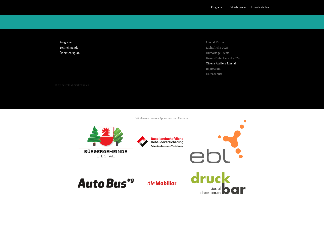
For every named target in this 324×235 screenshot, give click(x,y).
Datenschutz (214, 74)
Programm (217, 7)
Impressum (213, 68)
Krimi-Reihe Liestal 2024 (223, 58)
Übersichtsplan (260, 7)
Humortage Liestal (218, 53)
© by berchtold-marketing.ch (72, 84)
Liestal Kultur (215, 42)
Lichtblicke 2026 (217, 47)
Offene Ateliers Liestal (221, 63)
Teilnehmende (237, 7)
